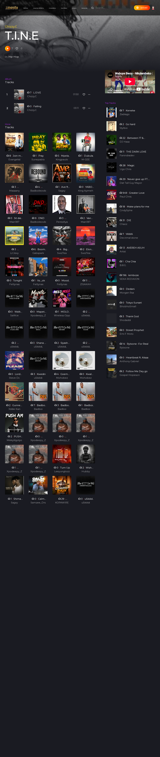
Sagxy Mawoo (62, 191)
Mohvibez (62, 377)
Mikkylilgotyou (14, 440)
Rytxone (125, 347)
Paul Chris (125, 196)
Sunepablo (38, 159)
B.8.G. (123, 265)
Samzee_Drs (38, 502)
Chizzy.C (11, 26)
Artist (123, 251)
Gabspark (38, 253)
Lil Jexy (14, 253)
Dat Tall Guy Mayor (131, 182)
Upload (142, 7)
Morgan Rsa (127, 292)
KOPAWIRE (62, 502)
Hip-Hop (13, 56)
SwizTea (62, 253)
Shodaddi (125, 320)
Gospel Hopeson (130, 375)
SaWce (14, 315)
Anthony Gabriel (129, 361)
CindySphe (126, 210)
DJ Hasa (125, 141)
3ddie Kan (14, 409)
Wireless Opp (62, 315)
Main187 (14, 221)
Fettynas (14, 284)
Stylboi (124, 127)
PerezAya (62, 221)
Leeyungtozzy (62, 471)
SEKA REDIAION (129, 278)
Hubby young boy (85, 471)
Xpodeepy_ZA (38, 315)
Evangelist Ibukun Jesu (14, 159)
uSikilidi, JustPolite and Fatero (85, 315)
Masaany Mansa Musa (14, 191)
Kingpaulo (62, 159)
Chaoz (123, 224)
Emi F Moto (126, 333)
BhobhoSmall (128, 306)
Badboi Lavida (38, 409)
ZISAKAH (85, 284)
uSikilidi (38, 377)
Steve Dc (14, 377)
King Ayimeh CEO (85, 191)
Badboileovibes (38, 191)
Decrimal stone (129, 237)
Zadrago (125, 114)
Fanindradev (127, 155)
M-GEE (86, 159)
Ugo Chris (125, 169)
